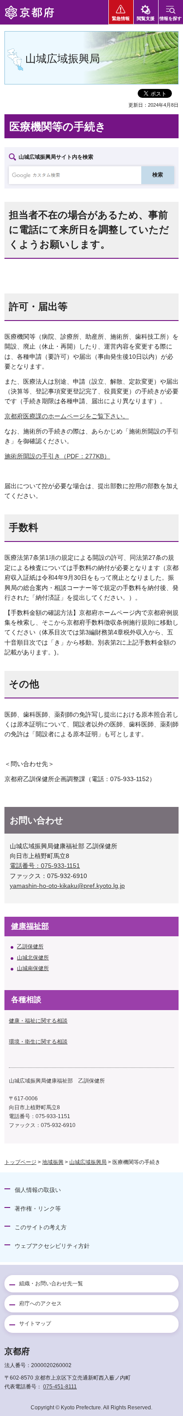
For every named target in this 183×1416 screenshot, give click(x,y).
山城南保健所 (33, 968)
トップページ (20, 1162)
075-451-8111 (60, 1387)
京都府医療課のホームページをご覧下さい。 (66, 416)
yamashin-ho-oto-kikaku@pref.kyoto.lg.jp (67, 885)
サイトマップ (35, 1323)
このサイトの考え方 (41, 1227)
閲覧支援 (146, 18)
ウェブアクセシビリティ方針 (52, 1246)
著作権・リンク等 (38, 1208)
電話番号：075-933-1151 (45, 865)
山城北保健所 (33, 958)
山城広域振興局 (88, 1162)
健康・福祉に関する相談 (38, 1021)
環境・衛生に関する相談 (38, 1042)
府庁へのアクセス (40, 1303)
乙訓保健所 (30, 946)
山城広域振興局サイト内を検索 (56, 157)
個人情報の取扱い (38, 1190)
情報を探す (170, 18)
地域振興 (53, 1162)
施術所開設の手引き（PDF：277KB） (57, 456)
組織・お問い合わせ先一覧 (51, 1283)
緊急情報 (121, 18)
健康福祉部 (30, 926)
